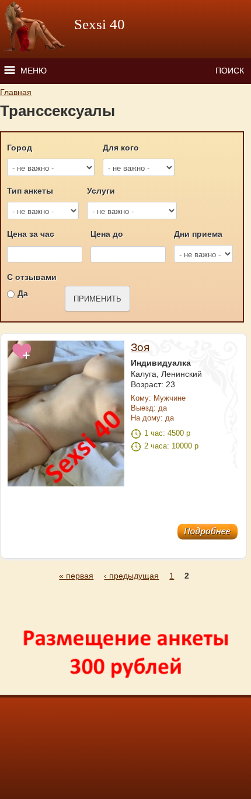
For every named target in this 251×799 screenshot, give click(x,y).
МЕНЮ (33, 70)
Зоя (140, 347)
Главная (16, 92)
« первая (76, 575)
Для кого (121, 147)
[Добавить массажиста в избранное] (22, 357)
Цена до (106, 234)
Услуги (101, 190)
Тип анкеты (30, 190)
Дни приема (198, 234)
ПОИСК (229, 70)
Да (23, 293)
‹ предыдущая (131, 575)
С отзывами (32, 277)
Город (19, 147)
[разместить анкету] (124, 689)
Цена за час (30, 234)
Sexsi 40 (99, 24)
